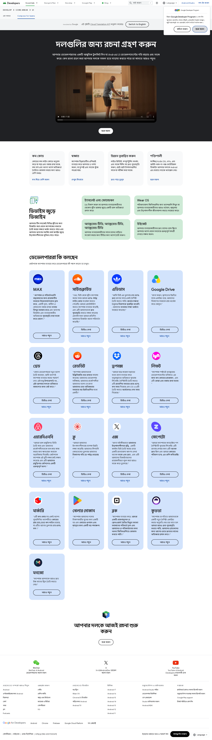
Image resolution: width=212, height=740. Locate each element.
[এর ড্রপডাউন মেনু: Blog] (111, 3)
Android (6, 690)
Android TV (77, 705)
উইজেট (142, 224)
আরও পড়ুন (47, 335)
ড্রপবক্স (117, 366)
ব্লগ (4, 709)
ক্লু (74, 437)
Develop (68, 3)
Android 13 (111, 705)
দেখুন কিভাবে (77, 179)
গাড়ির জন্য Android (80, 701)
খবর (4, 705)
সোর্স (4, 701)
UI (33, 10)
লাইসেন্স (16, 734)
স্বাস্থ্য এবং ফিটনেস (44, 697)
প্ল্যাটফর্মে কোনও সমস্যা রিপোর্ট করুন (189, 690)
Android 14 (111, 701)
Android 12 (111, 709)
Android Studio (188, 3)
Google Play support (185, 697)
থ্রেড (36, 366)
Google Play (87, 3)
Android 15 (111, 697)
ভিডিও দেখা (86, 330)
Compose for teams (26, 16)
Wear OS (143, 200)
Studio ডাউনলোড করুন (150, 701)
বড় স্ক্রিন (75, 690)
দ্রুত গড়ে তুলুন (117, 179)
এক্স (115, 437)
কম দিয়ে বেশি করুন (40, 179)
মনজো (38, 572)
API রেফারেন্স (147, 697)
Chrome (45, 723)
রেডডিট (79, 366)
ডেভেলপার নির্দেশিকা (149, 694)
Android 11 (111, 713)
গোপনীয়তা (41, 705)
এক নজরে (7, 16)
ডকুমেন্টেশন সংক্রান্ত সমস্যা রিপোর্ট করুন (191, 694)
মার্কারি (38, 510)
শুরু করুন (200, 29)
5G (39, 709)
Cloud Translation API (100, 24)
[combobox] (140, 3)
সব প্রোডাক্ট (92, 723)
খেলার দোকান (84, 510)
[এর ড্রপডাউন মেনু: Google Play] (95, 3)
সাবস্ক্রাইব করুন (180, 734)
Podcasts (6, 713)
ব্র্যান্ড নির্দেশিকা (27, 734)
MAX (37, 289)
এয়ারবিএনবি (43, 437)
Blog (106, 3)
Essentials (30, 3)
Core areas (22, 10)
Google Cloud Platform (74, 723)
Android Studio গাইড (150, 690)
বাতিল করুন (182, 29)
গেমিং (40, 690)
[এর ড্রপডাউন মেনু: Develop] (75, 3)
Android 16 (111, 694)
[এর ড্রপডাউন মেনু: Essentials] (38, 3)
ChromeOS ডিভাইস (80, 697)
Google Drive (163, 289)
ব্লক (114, 510)
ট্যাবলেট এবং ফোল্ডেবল (99, 200)
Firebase (56, 723)
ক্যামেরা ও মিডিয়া (44, 701)
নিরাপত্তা (6, 697)
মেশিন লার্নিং (42, 694)
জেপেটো (158, 437)
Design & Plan (50, 3)
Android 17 (111, 690)
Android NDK (147, 705)
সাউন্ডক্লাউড (82, 289)
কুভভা (156, 510)
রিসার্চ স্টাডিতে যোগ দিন (185, 701)
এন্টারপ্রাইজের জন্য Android (13, 694)
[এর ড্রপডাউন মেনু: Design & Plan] (59, 3)
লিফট (156, 366)
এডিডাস (118, 289)
